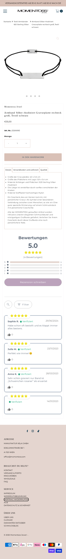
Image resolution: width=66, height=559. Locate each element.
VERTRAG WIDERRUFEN (16, 499)
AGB (6, 502)
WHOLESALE (9, 479)
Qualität (43, 170)
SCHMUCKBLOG (11, 526)
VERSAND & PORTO (12, 473)
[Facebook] (27, 431)
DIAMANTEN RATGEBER (14, 523)
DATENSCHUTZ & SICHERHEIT (17, 505)
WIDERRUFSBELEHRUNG (15, 496)
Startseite (7, 21)
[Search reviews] (8, 304)
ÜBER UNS (8, 517)
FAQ (6, 481)
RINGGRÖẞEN (10, 476)
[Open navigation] (5, 11)
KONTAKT (8, 470)
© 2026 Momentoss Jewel (15, 535)
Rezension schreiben (33, 282)
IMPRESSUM (9, 493)
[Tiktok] (38, 431)
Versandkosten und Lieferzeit (25, 170)
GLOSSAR (8, 520)
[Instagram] (33, 431)
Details (8, 170)
